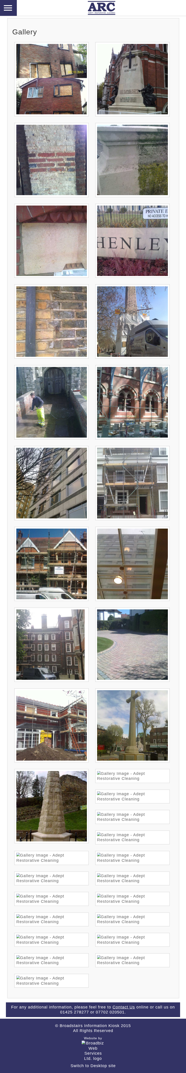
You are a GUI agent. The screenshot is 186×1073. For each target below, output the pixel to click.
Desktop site (103, 1065)
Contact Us (124, 1007)
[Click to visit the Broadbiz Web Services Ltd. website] (93, 1058)
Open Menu (8, 8)
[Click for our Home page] (93, 14)
